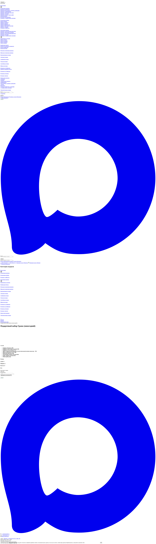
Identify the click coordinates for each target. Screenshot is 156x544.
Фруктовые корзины (4, 279)
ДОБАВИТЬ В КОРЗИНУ (5, 375)
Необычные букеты (4, 284)
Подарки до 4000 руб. (5, 277)
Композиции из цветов (5, 282)
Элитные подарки (4, 293)
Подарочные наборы (4, 275)
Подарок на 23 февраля (5, 306)
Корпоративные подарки (5, 291)
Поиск (1, 92)
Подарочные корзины (5, 273)
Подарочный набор (4, 321)
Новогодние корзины (4, 313)
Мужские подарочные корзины (6, 286)
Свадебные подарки (4, 300)
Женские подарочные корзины (6, 289)
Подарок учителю (4, 311)
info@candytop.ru (5, 536)
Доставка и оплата (13, 96)
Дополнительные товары (5, 315)
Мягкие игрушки (4, 302)
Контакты (19, 96)
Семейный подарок (4, 295)
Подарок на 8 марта (4, 308)
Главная (2, 319)
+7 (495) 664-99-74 (4, 97)
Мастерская (6, 96)
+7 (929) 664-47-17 (12, 262)
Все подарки (3, 270)
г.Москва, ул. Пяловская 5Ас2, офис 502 (12, 538)
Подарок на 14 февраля (5, 304)
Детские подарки (4, 297)
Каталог (2, 2)
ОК (101, 542)
